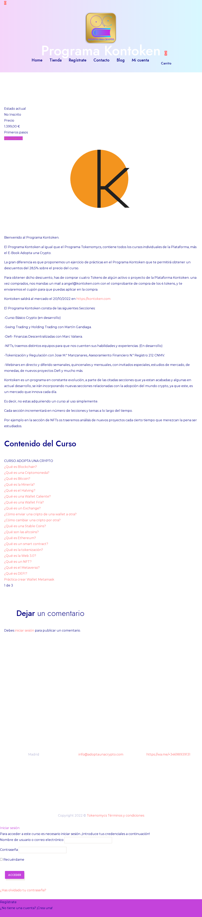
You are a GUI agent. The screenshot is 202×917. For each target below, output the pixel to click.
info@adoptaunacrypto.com (101, 754)
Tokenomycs (97, 815)
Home (37, 60)
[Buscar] (156, 60)
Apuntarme (13, 138)
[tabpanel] (101, 285)
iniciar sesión (24, 630)
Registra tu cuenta (15, 914)
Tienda (56, 60)
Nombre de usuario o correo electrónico (32, 840)
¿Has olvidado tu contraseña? (23, 890)
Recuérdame (13, 859)
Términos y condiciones (126, 815)
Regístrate (77, 60)
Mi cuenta (140, 60)
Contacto (101, 60)
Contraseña (9, 850)
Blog (121, 60)
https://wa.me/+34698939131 (168, 754)
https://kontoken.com (93, 299)
